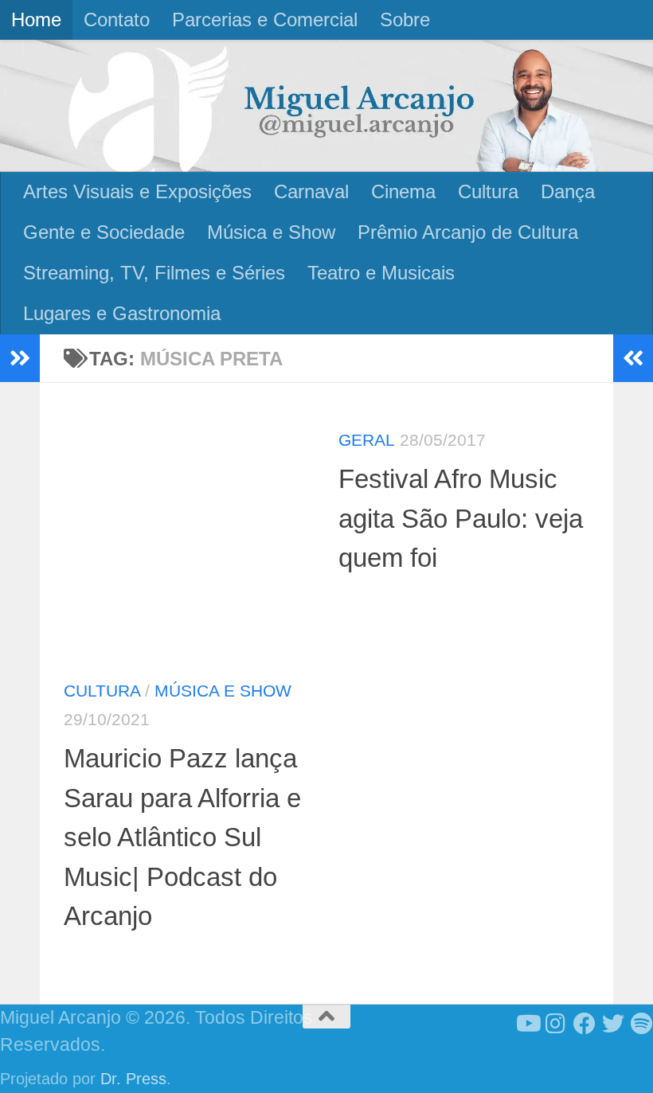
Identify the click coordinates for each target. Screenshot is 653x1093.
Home (36, 19)
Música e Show (271, 232)
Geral (366, 440)
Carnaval (311, 191)
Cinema (403, 191)
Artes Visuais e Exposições (137, 191)
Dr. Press (133, 1078)
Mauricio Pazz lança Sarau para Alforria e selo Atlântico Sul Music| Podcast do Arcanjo (182, 837)
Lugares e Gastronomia (122, 313)
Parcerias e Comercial (265, 19)
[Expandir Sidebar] (20, 358)
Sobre (405, 19)
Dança (568, 191)
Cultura (488, 191)
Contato (117, 19)
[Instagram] (556, 1024)
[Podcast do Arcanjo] (642, 1024)
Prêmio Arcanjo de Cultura (468, 232)
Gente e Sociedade (104, 232)
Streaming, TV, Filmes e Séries (154, 272)
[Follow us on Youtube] (527, 1024)
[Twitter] (613, 1024)
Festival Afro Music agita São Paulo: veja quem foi (460, 518)
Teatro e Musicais (381, 272)
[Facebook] (584, 1024)
